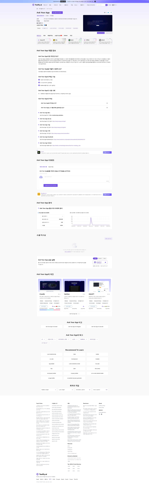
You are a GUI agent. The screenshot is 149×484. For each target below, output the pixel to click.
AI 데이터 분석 (68, 28)
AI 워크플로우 (56, 303)
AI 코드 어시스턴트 (68, 303)
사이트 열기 (43, 306)
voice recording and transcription (58, 431)
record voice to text (55, 428)
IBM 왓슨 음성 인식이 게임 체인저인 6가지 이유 (43, 450)
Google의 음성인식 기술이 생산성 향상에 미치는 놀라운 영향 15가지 (43, 418)
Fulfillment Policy (102, 405)
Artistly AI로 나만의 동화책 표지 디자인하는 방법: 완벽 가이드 (90, 433)
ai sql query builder (51, 373)
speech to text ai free (56, 439)
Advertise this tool (101, 32)
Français (71, 479)
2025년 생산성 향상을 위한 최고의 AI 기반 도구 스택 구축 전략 (90, 421)
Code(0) (97, 359)
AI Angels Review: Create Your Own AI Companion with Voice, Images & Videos (74, 432)
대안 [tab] (71, 35)
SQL (52, 368)
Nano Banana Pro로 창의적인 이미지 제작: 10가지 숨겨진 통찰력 (90, 415)
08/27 (74, 466)
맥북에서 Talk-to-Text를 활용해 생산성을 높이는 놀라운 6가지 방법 (42, 441)
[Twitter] (99, 414)
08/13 (74, 470)
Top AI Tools (70, 451)
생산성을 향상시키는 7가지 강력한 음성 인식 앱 (43, 409)
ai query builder (74, 373)
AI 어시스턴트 (61, 28)
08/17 (69, 470)
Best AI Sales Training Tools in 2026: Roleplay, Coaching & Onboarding (74, 440)
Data (74, 354)
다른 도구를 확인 (68, 251)
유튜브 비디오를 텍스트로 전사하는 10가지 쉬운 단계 (42, 465)
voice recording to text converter (58, 424)
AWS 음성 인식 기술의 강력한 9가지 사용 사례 (42, 462)
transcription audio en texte (57, 405)
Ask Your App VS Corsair (51, 326)
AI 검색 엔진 (75, 28)
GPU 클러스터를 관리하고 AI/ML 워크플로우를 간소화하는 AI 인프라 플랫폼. (50, 297)
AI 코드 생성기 (76, 303)
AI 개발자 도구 (42, 8)
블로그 (69, 445)
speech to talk (54, 441)
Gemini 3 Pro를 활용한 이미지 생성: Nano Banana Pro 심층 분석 (89, 418)
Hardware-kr (70, 449)
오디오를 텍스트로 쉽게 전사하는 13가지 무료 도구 (43, 415)
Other (69, 461)
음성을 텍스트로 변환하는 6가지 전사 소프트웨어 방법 (43, 444)
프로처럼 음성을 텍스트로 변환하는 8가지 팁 (43, 447)
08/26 (78, 466)
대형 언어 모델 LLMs (44, 303)
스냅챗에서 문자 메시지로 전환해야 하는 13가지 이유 (42, 406)
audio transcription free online (57, 416)
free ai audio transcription (56, 411)
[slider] (40, 15)
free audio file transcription (57, 409)
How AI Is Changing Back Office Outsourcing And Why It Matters (73, 425)
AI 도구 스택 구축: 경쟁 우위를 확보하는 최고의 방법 (89, 427)
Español (62, 479)
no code (51, 359)
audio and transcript (55, 420)
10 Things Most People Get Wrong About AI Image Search (74, 414)
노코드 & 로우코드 (53, 28)
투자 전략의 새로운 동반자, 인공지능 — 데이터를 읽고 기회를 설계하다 (90, 409)
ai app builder (51, 378)
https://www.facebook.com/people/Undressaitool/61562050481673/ (69, 139)
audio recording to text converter (58, 429)
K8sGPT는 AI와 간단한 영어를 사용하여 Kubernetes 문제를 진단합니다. (97, 297)
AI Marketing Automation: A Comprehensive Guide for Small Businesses (73, 407)
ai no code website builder (97, 373)
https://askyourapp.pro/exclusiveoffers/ (60, 133)
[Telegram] (101, 414)
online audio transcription (56, 407)
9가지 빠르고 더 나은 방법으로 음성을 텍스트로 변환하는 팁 (42, 425)
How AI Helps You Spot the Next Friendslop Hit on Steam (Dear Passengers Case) (73, 428)
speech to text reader (56, 437)
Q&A (74, 368)
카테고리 (56, 4)
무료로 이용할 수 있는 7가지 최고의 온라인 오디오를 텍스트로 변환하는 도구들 (42, 422)
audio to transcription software (57, 418)
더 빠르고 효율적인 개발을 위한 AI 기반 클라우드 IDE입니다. (74, 297)
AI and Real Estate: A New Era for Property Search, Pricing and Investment (74, 437)
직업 (72, 4)
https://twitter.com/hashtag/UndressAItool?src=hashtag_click (66, 145)
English (37, 479)
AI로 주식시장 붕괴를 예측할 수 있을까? (90, 406)
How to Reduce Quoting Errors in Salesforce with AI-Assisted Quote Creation (74, 421)
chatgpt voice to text (55, 433)
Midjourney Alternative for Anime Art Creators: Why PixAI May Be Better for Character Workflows (74, 411)
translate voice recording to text (58, 426)
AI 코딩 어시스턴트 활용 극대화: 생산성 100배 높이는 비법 (90, 430)
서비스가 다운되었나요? (72, 453)
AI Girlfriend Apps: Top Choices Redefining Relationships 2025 (73, 417)
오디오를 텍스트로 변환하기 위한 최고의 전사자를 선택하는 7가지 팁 (42, 431)
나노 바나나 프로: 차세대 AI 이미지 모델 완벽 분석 (89, 412)
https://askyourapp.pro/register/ (58, 127)
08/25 (69, 468)
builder (97, 354)
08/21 (74, 468)
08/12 (78, 470)
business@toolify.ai (102, 412)
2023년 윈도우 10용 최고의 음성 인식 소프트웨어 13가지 (43, 428)
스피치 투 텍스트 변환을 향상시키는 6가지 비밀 (42, 437)
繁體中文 (46, 479)
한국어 (50, 479)
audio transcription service (57, 413)
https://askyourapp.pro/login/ (59, 121)
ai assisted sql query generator (74, 378)
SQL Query (97, 368)
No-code (97, 363)
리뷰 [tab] (44, 35)
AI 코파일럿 (98, 303)
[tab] (58, 35)
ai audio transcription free (56, 422)
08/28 (69, 466)
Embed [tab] (65, 35)
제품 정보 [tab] (39, 35)
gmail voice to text (55, 435)
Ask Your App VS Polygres (74, 326)
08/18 (78, 468)
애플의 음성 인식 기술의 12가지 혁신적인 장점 (43, 459)
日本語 (54, 479)
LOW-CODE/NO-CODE (74, 363)
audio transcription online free (57, 415)
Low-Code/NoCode (51, 354)
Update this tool (109, 32)
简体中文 (41, 479)
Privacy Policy (101, 407)
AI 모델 (51, 303)
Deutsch (66, 479)
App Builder (51, 363)
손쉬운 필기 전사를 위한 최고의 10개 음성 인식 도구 (43, 412)
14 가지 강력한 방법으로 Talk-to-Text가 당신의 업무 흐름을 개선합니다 (43, 453)
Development (74, 359)
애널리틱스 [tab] (50, 35)
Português (58, 479)
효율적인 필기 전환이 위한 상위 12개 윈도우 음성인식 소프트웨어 (43, 456)
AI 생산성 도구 (105, 303)
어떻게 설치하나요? (104, 265)
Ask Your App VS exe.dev (97, 326)
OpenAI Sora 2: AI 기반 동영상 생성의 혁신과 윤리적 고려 (89, 424)
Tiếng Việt (76, 479)
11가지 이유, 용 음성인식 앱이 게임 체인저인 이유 (42, 434)
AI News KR (70, 447)
